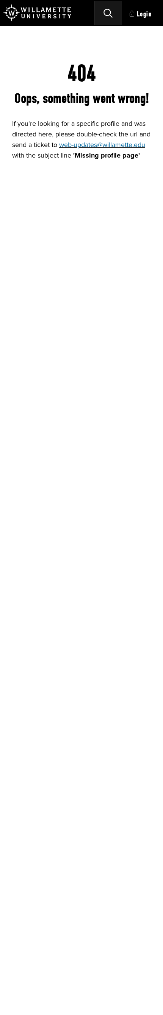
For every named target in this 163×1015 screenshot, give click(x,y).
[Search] (108, 13)
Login (144, 14)
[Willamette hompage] (37, 13)
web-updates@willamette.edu (102, 145)
